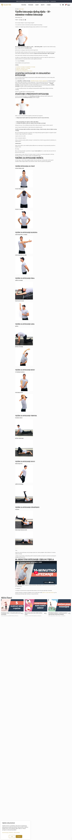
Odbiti (12, 836)
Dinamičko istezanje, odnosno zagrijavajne (39, 80)
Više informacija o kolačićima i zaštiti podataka (11, 832)
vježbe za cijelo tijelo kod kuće (48, 592)
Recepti (42, 4)
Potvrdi (19, 836)
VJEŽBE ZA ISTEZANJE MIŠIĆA (22, 69)
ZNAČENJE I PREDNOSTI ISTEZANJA (23, 68)
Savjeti (37, 4)
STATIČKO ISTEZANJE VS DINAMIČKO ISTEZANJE (25, 66)
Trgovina (23, 4)
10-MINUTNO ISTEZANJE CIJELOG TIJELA (24, 71)
